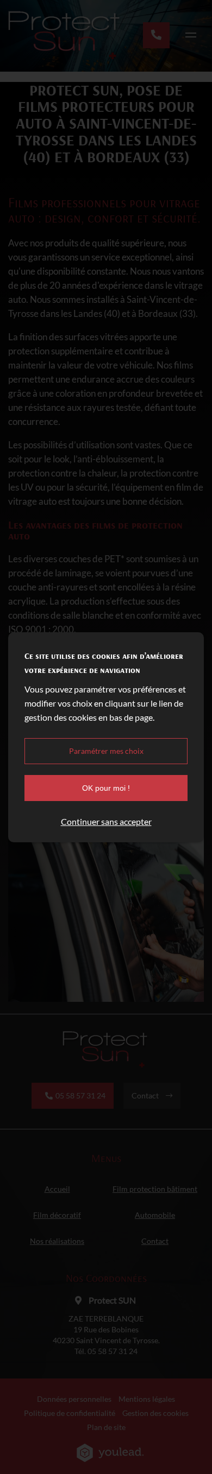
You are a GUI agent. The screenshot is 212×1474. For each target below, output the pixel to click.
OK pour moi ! (106, 788)
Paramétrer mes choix (106, 750)
